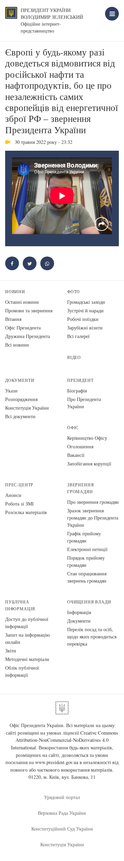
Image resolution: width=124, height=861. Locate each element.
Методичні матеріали (27, 659)
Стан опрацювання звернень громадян (86, 577)
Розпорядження (21, 399)
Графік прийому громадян (84, 537)
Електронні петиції (87, 549)
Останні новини (22, 302)
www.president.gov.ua (56, 762)
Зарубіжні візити (85, 327)
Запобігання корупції (89, 463)
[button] (30, 263)
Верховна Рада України (62, 813)
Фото (73, 291)
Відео (74, 357)
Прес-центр (19, 484)
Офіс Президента (23, 327)
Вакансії (75, 455)
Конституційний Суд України (62, 828)
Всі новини (17, 344)
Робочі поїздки (83, 319)
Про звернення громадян (93, 502)
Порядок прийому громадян (86, 561)
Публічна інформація (20, 605)
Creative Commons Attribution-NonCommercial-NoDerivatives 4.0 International (64, 740)
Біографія (77, 390)
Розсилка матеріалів (26, 512)
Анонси (13, 495)
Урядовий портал (62, 797)
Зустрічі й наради (85, 310)
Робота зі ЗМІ (19, 503)
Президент (80, 380)
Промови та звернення (28, 310)
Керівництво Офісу (87, 438)
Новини (15, 291)
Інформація (79, 612)
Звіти (10, 650)
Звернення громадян (80, 488)
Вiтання (13, 319)
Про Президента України (84, 403)
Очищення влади (89, 601)
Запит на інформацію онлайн (27, 638)
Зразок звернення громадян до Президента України (92, 517)
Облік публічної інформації (22, 671)
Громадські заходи (86, 302)
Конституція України (27, 407)
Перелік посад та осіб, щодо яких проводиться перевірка (91, 636)
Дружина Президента (27, 336)
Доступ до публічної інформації (26, 622)
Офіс (73, 427)
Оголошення (80, 446)
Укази (11, 390)
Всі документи (20, 416)
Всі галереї (78, 336)
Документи (19, 380)
